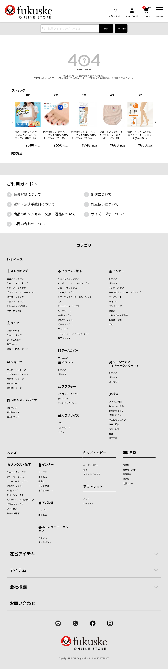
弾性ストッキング (15, 296)
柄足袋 (126, 478)
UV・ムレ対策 (115, 401)
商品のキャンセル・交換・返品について (44, 213)
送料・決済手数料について (34, 204)
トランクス (43, 485)
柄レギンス (12, 407)
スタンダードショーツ (17, 374)
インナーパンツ (116, 287)
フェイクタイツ (14, 330)
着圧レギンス (13, 416)
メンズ (12, 452)
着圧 (111, 433)
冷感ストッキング (15, 301)
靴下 (85, 469)
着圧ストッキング (15, 278)
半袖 (111, 324)
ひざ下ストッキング (16, 287)
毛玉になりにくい (117, 419)
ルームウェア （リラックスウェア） (124, 363)
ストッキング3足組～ (17, 306)
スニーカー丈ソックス (68, 306)
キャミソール (115, 296)
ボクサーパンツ (45, 490)
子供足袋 (127, 474)
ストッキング (19, 271)
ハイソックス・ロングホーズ (20, 499)
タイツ (14, 323)
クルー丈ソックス (66, 292)
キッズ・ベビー (94, 452)
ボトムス (113, 283)
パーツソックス (65, 324)
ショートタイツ (14, 335)
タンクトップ (115, 306)
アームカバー (70, 350)
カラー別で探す (14, 310)
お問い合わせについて (31, 223)
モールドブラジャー (67, 403)
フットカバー (64, 329)
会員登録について (27, 194)
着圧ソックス (64, 338)
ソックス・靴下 (71, 271)
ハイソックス (64, 310)
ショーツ (113, 301)
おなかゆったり (116, 410)
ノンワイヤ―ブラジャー (69, 394)
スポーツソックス (15, 495)
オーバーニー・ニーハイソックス (74, 283)
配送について (101, 194)
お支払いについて (104, 204)
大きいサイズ (70, 415)
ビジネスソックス (15, 504)
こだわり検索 (121, 28)
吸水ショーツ (13, 383)
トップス (113, 278)
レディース (15, 259)
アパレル (67, 362)
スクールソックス (91, 474)
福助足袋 (129, 452)
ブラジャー (68, 386)
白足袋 (126, 465)
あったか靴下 (13, 513)
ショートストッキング (17, 283)
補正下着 (113, 438)
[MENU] (159, 9)
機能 (115, 394)
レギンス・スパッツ (23, 400)
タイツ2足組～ (14, 339)
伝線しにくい (115, 415)
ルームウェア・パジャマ (53, 528)
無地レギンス (13, 412)
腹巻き (112, 310)
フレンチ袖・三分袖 (118, 315)
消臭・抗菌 (114, 424)
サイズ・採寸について (108, 213)
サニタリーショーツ (16, 369)
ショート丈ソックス (67, 287)
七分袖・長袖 (115, 319)
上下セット (114, 381)
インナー (118, 271)
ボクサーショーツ (15, 378)
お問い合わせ (23, 603)
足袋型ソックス (65, 319)
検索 (106, 28)
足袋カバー (128, 483)
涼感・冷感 (114, 428)
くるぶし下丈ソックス (68, 278)
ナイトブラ (63, 398)
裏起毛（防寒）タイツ (17, 348)
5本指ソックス (65, 315)
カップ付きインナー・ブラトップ (125, 292)
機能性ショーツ (14, 387)
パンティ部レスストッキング (20, 292)
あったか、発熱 (116, 406)
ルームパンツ (44, 542)
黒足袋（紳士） (130, 469)
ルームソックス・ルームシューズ (74, 333)
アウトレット (93, 486)
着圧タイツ (12, 344)
